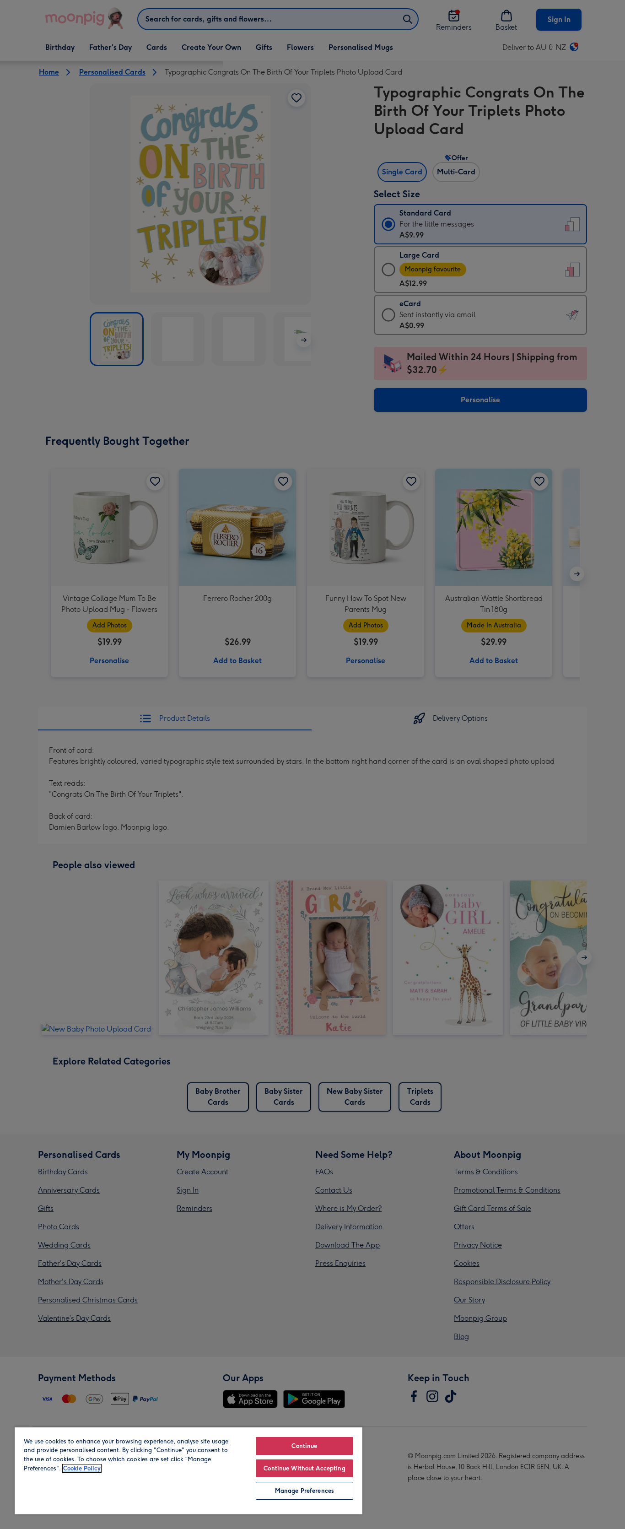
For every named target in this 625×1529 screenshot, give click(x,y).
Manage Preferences (304, 1490)
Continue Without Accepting (304, 1468)
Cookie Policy (82, 1468)
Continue (304, 1446)
